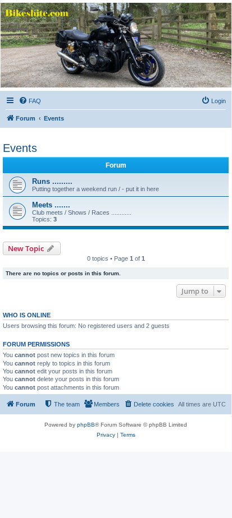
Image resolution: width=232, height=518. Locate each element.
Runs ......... (52, 181)
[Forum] (115, 45)
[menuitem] (30, 101)
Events (20, 148)
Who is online (27, 315)
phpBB (86, 425)
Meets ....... (51, 205)
